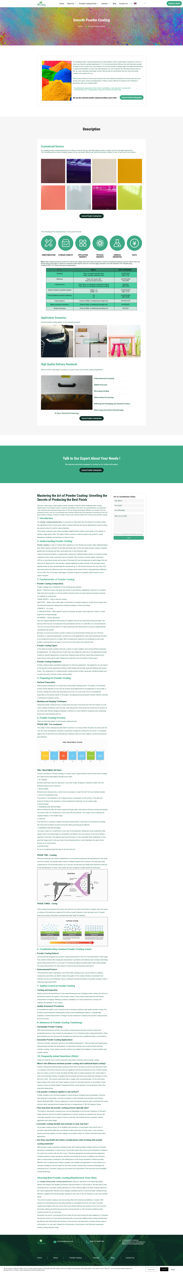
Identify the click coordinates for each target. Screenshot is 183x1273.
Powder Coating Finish (87, 4)
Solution (104, 4)
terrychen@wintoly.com (65, 1241)
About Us (70, 4)
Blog (114, 4)
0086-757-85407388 (97, 1241)
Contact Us (123, 4)
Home (61, 4)
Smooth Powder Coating (96, 26)
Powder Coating (75, 1258)
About (55, 1258)
